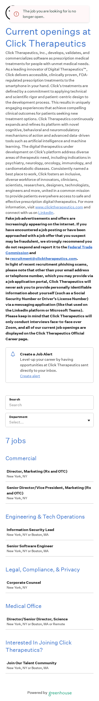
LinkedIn (45, 212)
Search (14, 399)
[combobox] (9, 422)
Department (18, 417)
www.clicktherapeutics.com (59, 207)
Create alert (30, 376)
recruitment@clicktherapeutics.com (43, 258)
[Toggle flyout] (89, 420)
